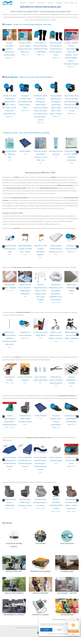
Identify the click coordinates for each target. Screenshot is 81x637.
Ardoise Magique (25, 151)
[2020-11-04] (40, 531)
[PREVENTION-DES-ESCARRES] (40, 556)
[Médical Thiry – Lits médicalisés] (67, 556)
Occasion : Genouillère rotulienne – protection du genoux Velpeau (9, 49)
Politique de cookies (53, 633)
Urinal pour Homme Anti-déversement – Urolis (9, 249)
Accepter (46, 629)
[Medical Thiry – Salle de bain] (67, 577)
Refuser (59, 629)
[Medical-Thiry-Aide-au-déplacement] (14, 577)
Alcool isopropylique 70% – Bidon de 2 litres (9, 154)
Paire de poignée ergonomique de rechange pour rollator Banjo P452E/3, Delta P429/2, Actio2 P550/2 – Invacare (56, 105)
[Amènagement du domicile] (14, 599)
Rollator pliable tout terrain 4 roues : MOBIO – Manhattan (71, 335)
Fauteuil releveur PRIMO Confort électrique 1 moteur (25, 418)
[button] (78, 619)
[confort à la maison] (40, 599)
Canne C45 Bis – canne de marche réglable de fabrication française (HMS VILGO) (9, 338)
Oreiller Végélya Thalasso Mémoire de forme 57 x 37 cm (56, 249)
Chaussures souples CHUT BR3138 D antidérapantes (71, 418)
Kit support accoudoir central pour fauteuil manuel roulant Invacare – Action (25, 102)
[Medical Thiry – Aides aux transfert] (40, 577)
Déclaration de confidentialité (64, 633)
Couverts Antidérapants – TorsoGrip (71, 380)
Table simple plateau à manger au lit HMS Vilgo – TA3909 (25, 249)
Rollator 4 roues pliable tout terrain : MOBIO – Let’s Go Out (56, 335)
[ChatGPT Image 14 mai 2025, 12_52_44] (67, 531)
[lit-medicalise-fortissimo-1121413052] (14, 531)
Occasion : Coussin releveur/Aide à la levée (71, 460)
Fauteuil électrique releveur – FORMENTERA (9, 502)
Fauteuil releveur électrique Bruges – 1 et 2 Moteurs (40, 502)
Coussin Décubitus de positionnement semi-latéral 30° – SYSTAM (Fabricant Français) (40, 463)
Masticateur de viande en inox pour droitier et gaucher (56, 380)
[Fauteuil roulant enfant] (67, 599)
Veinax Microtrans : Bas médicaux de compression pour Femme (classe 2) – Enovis (55, 49)
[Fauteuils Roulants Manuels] (14, 556)
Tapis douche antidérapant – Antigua (71, 287)
